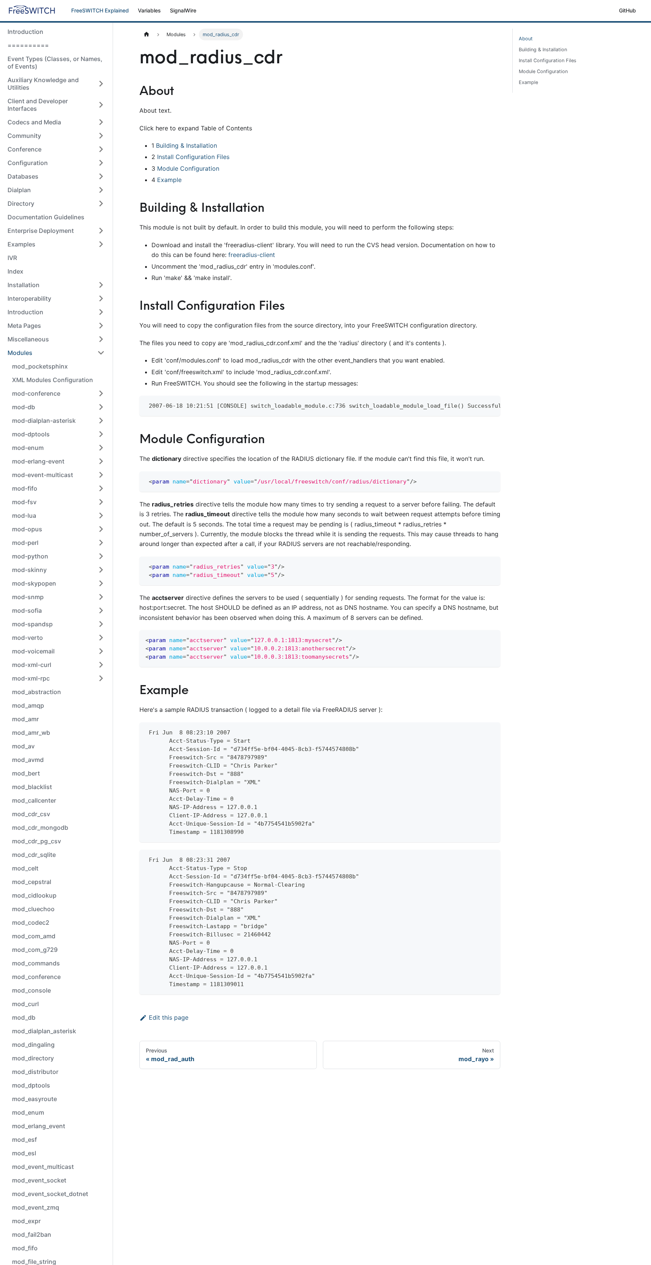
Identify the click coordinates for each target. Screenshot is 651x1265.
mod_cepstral (31, 882)
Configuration (28, 163)
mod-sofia (27, 610)
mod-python (30, 556)
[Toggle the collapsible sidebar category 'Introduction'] (101, 312)
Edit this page (168, 1017)
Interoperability (29, 298)
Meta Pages (24, 325)
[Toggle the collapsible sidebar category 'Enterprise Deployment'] (101, 231)
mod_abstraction (36, 692)
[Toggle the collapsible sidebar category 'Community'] (101, 136)
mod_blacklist (32, 787)
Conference (24, 149)
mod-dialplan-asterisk (44, 420)
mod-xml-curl (31, 664)
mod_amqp (28, 705)
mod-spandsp (32, 624)
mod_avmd (28, 759)
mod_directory (33, 1058)
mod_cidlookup (34, 895)
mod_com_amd (33, 936)
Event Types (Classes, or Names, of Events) (55, 62)
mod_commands (36, 963)
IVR (12, 258)
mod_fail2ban (31, 1234)
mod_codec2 (30, 922)
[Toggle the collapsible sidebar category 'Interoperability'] (101, 298)
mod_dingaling (33, 1044)
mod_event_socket (39, 1180)
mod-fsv (24, 502)
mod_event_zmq (35, 1207)
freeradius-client (251, 255)
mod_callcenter (34, 800)
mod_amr (25, 719)
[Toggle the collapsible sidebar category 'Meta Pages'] (101, 326)
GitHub (627, 10)
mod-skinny (29, 570)
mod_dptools (31, 1085)
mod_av (23, 746)
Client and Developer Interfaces (38, 104)
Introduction (25, 31)
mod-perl (25, 542)
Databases (23, 176)
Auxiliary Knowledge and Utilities (43, 83)
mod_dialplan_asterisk (44, 1031)
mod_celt (25, 868)
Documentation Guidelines (46, 217)
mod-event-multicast (42, 475)
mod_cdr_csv (31, 814)
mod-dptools (31, 434)
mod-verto (27, 637)
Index (15, 271)
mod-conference (36, 393)
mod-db (23, 407)
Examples (21, 244)
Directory (21, 203)
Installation (24, 285)
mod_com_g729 (35, 949)
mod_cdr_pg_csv (36, 841)
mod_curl (25, 1004)
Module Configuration (188, 168)
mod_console (31, 990)
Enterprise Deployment (41, 230)
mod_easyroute (34, 1099)
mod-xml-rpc (31, 678)
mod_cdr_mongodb (40, 827)
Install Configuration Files (193, 157)
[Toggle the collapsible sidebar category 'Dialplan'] (101, 190)
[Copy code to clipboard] (491, 405)
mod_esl (24, 1153)
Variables (149, 10)
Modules (20, 352)
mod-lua (24, 515)
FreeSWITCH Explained (100, 10)
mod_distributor (35, 1071)
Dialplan (19, 190)
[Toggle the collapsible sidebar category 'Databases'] (101, 176)
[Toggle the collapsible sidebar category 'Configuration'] (101, 163)
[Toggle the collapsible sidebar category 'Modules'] (101, 353)
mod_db (23, 1017)
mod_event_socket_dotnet (50, 1194)
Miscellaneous (28, 339)
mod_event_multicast (43, 1166)
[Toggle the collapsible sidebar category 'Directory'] (101, 203)
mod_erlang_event (38, 1126)
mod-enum (28, 447)
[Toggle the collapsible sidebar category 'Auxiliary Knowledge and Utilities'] (101, 83)
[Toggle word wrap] (477, 405)
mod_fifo (25, 1248)
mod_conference (36, 976)
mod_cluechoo (33, 909)
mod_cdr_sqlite (34, 854)
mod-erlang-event (38, 461)
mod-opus (27, 529)
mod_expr (26, 1221)
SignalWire (183, 10)
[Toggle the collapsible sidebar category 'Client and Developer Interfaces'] (101, 105)
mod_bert (26, 773)
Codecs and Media (34, 122)
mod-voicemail (33, 651)
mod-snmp (28, 597)
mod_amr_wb (31, 732)
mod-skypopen (34, 583)
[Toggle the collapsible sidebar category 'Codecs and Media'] (101, 122)
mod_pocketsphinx (40, 366)
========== (28, 45)
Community (24, 135)
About (526, 38)
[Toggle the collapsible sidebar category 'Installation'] (101, 285)
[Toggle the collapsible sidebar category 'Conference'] (101, 149)
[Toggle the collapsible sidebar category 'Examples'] (101, 244)
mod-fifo (24, 488)
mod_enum (28, 1112)
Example (169, 180)
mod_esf (24, 1139)
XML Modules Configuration (52, 380)
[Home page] (146, 34)
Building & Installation (186, 145)
